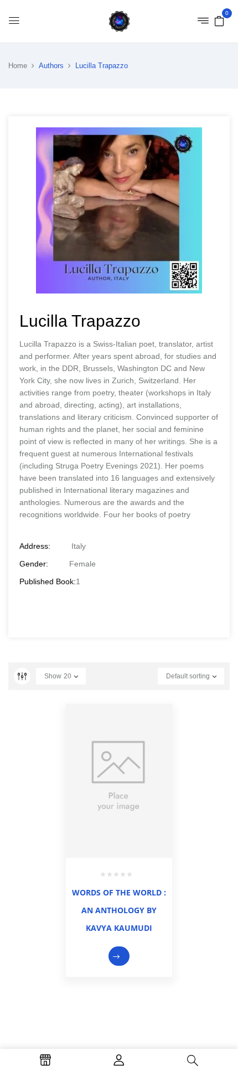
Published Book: (47, 581)
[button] (219, 20)
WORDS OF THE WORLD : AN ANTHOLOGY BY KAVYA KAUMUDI (119, 910)
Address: (34, 546)
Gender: (33, 563)
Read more (119, 956)
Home (17, 65)
